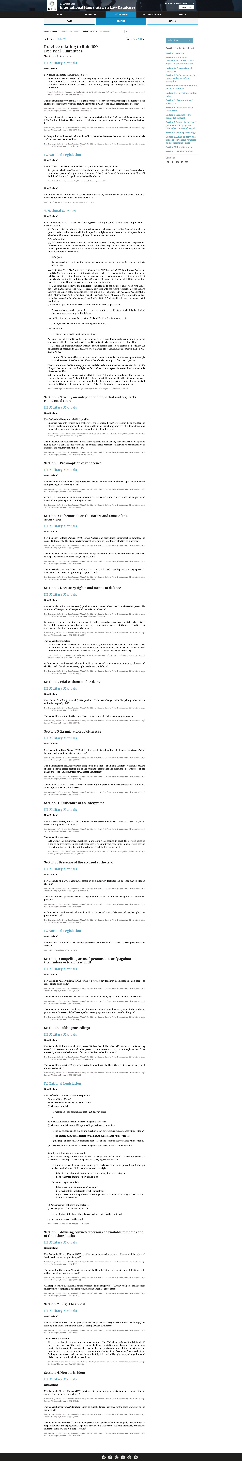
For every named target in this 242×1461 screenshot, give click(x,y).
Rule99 (62, 38)
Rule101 (137, 38)
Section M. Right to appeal (179, 147)
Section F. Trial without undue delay (181, 94)
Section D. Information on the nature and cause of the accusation (181, 78)
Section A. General (175, 53)
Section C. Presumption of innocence (179, 69)
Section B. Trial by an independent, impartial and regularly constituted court (180, 60)
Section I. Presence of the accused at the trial (178, 116)
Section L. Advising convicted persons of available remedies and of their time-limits (181, 140)
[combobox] (100, 31)
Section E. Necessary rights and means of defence (182, 87)
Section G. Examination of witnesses (179, 102)
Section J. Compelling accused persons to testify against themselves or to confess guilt (181, 125)
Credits (177, 3)
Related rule (173, 40)
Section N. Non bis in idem (179, 151)
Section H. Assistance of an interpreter (179, 109)
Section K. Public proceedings (181, 132)
